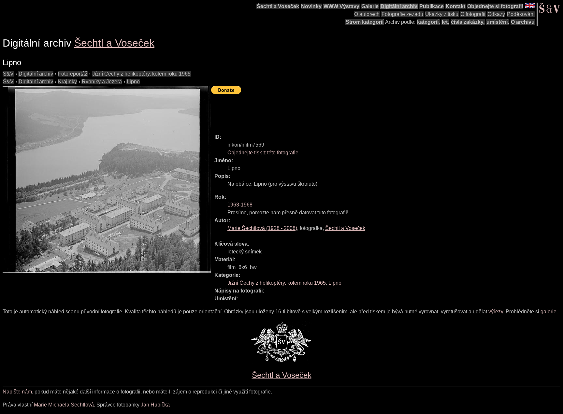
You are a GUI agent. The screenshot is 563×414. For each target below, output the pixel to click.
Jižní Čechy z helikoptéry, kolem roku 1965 (141, 74)
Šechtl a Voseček (278, 6)
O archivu (523, 22)
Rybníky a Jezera (102, 81)
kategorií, (428, 22)
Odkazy (496, 14)
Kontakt (455, 6)
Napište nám (17, 391)
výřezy (495, 311)
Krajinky (67, 81)
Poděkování (521, 14)
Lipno (133, 81)
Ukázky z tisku (441, 14)
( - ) (262, 228)
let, (445, 22)
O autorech (367, 14)
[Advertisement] (329, 111)
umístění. (497, 22)
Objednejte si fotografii (495, 6)
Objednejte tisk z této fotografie (262, 152)
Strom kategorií (364, 22)
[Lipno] (107, 179)
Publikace (431, 6)
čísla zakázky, (467, 22)
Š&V (8, 74)
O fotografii (472, 14)
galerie (548, 311)
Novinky (311, 6)
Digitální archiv (399, 6)
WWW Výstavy (341, 6)
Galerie (370, 6)
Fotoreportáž (72, 74)
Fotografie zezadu (402, 14)
